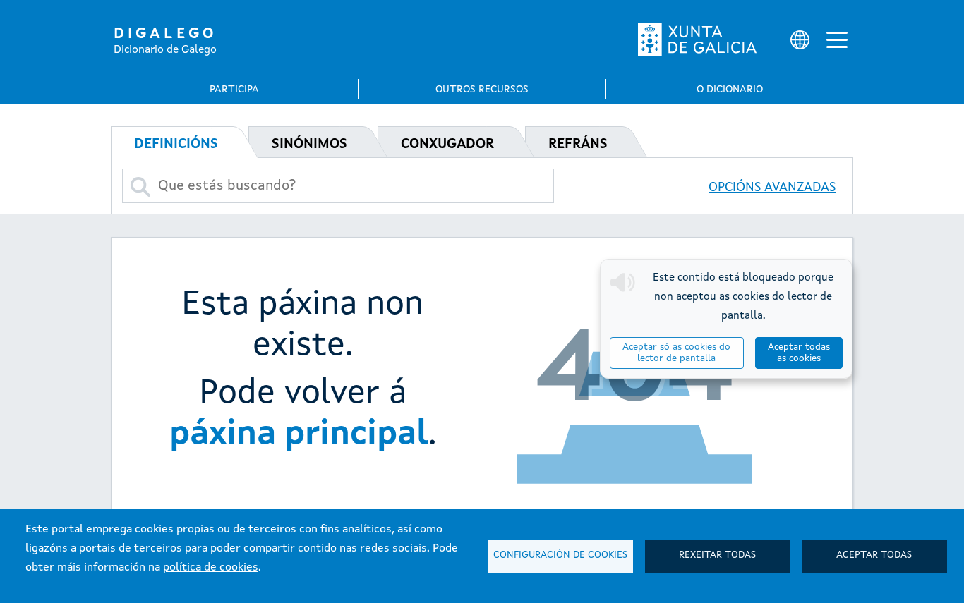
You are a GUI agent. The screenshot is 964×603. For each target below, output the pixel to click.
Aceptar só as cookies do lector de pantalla (676, 353)
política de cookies (210, 567)
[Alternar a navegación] (837, 39)
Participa (234, 90)
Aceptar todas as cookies (799, 353)
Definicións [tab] (176, 145)
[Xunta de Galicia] (697, 39)
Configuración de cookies (560, 555)
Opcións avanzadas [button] (772, 187)
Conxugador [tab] (447, 145)
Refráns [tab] (578, 145)
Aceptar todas (874, 555)
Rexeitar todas (717, 555)
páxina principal (298, 434)
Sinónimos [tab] (309, 145)
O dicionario (730, 90)
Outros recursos (482, 90)
